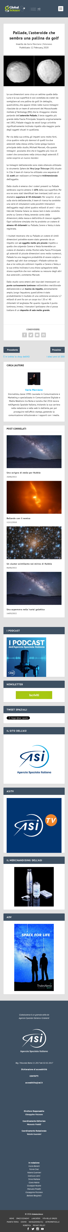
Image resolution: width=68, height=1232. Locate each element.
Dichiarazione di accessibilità (34, 1069)
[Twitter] (33, 1229)
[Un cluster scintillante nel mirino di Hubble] (34, 542)
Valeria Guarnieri (34, 1134)
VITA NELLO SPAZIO (50, 1218)
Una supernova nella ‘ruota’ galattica (26, 609)
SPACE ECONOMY (22, 1218)
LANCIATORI (35, 1218)
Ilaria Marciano (34, 44)
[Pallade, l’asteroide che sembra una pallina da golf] (34, 71)
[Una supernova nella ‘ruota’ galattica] (34, 588)
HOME (11, 1218)
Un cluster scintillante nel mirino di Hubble (29, 563)
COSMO (24, 1222)
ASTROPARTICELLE (52, 1222)
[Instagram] (37, 1229)
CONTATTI (34, 1076)
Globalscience (37, 1214)
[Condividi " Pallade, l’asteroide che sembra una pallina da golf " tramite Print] (43, 335)
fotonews (47, 44)
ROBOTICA (27, 1225)
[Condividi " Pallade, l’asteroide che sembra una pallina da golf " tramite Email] (37, 335)
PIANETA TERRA (13, 1222)
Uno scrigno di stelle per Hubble (24, 472)
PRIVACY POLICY (39, 1225)
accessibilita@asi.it (34, 1082)
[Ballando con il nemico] (34, 497)
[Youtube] (42, 1229)
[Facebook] (28, 1229)
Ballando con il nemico (19, 518)
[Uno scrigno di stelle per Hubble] (34, 451)
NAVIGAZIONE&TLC (36, 1222)
